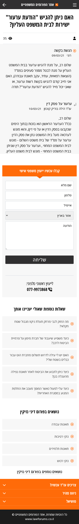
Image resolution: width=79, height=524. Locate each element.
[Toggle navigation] (75, 4)
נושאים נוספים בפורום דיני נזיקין (39, 471)
